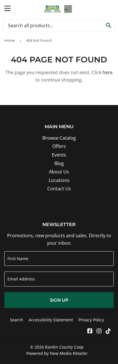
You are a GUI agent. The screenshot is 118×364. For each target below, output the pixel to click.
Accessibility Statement (51, 320)
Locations (59, 180)
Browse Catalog (59, 138)
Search (16, 320)
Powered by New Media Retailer (57, 353)
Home (9, 40)
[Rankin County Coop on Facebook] (90, 331)
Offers (59, 146)
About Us (59, 172)
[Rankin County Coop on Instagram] (99, 331)
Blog (59, 163)
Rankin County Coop (64, 347)
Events (59, 155)
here (108, 72)
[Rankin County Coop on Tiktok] (108, 331)
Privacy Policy (91, 320)
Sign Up (59, 300)
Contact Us (59, 188)
